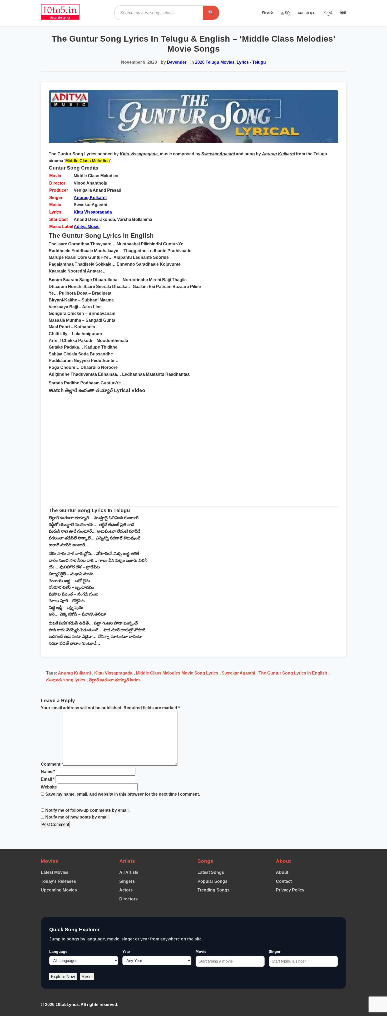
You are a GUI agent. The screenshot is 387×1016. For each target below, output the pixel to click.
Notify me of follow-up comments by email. (87, 810)
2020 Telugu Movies (215, 62)
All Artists (128, 872)
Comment (52, 764)
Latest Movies (54, 872)
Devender (176, 62)
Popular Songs (212, 881)
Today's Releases (58, 881)
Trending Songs (213, 890)
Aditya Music (87, 226)
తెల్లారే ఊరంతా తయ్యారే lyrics (115, 680)
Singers (127, 881)
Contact (284, 881)
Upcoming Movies (59, 890)
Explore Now (63, 976)
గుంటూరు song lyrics (65, 680)
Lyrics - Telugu (251, 62)
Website (49, 787)
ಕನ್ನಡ (327, 13)
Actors (126, 890)
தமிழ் (285, 13)
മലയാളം (306, 13)
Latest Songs (210, 872)
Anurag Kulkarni (90, 197)
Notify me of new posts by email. (77, 817)
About (282, 872)
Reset (87, 976)
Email (47, 779)
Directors (128, 899)
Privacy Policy (290, 890)
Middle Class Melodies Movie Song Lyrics (177, 673)
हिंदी (343, 13)
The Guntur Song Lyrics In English (293, 673)
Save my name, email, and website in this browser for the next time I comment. (122, 794)
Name (48, 771)
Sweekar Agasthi (238, 673)
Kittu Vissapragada (93, 212)
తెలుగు (267, 13)
